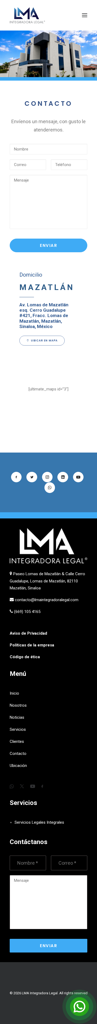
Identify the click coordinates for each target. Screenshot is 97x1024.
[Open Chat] (79, 1006)
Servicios (18, 729)
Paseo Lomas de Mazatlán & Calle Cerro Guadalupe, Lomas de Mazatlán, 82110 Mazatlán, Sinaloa (47, 580)
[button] (84, 15)
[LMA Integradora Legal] (27, 15)
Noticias (17, 717)
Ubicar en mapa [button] (44, 340)
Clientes (17, 741)
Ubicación (18, 765)
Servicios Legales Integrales (39, 822)
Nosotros (18, 705)
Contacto (18, 753)
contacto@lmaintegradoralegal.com (46, 599)
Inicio (14, 693)
